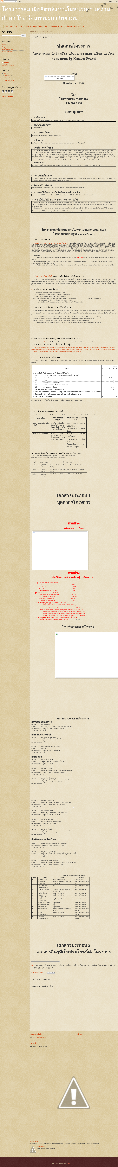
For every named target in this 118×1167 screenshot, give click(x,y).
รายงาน (19, 26)
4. (32, 289)
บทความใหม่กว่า (36, 1034)
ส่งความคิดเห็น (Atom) (42, 1038)
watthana (6, 62)
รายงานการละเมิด (7, 96)
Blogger (68, 1163)
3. (42, 276)
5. (32, 307)
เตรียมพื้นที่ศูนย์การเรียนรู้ (36, 26)
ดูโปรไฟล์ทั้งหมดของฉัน (8, 65)
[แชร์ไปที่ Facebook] (53, 973)
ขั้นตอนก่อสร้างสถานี (75, 26)
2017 (5, 73)
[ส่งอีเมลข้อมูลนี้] (47, 973)
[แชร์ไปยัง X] (51, 973)
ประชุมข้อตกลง (57, 26)
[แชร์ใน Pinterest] (54, 973)
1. (32, 239)
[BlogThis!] (49, 973)
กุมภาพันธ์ (8, 75)
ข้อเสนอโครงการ (34, 1141)
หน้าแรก (8, 26)
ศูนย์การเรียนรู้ (34, 1043)
